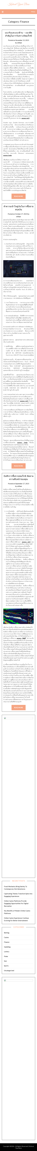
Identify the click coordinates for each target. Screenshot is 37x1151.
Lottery (6, 951)
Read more (18, 196)
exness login (7, 155)
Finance (6, 942)
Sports (6, 966)
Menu (33, 12)
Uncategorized (9, 970)
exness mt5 (25, 118)
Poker (6, 956)
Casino (6, 937)
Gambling (7, 947)
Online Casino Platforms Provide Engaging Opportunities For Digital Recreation (16, 903)
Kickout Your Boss (18, 4)
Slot (5, 961)
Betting (6, 933)
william (19, 43)
